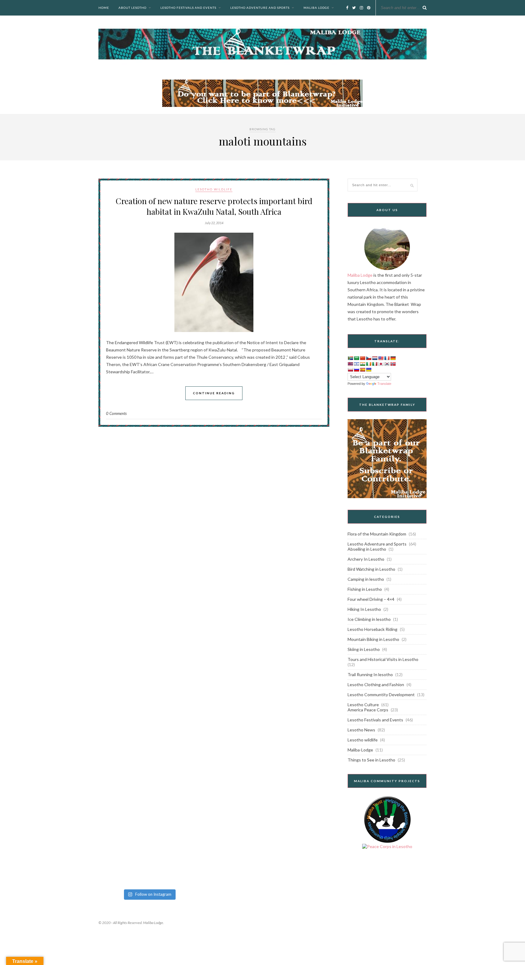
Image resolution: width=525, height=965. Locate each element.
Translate (384, 383)
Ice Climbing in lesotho (369, 619)
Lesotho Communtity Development (381, 694)
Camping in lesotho (366, 579)
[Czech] (368, 358)
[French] (386, 358)
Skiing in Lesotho (364, 649)
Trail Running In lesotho (370, 674)
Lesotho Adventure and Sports (260, 7)
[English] (380, 358)
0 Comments (116, 413)
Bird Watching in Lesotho (371, 569)
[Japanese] (380, 363)
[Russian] (356, 369)
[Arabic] (356, 358)
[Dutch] (374, 358)
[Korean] (386, 363)
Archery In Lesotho (366, 559)
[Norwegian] (393, 363)
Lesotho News (361, 729)
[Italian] (374, 363)
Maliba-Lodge (360, 749)
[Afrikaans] (350, 358)
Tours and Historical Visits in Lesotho (383, 659)
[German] (393, 358)
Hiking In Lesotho (364, 609)
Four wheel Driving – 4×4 (371, 599)
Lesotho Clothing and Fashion (376, 684)
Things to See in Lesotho (371, 759)
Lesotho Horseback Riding (372, 629)
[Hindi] (362, 363)
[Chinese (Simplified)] (362, 358)
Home (103, 7)
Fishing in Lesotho (365, 589)
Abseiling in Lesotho (367, 549)
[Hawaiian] (350, 363)
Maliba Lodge (316, 7)
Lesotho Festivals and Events (188, 7)
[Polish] (350, 369)
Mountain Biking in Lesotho (373, 639)
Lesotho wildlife (213, 189)
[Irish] (368, 363)
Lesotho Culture (363, 704)
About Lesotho (132, 7)
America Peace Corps (368, 709)
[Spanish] (362, 369)
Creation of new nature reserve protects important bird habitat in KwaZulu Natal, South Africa (214, 206)
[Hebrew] (356, 363)
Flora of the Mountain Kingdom (377, 533)
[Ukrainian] (368, 369)
